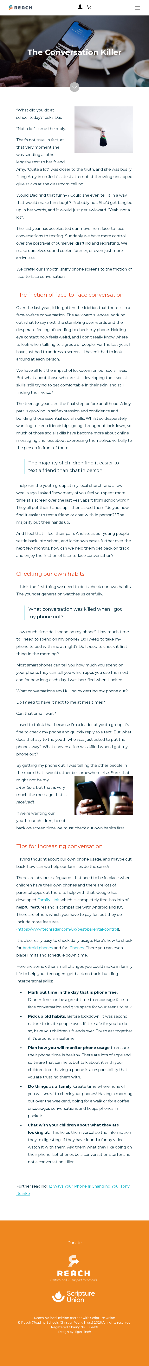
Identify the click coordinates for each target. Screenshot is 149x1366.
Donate (74, 1242)
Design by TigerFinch (74, 1332)
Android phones (38, 947)
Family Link (48, 900)
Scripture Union (102, 1318)
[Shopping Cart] (88, 7)
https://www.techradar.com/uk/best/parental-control (67, 929)
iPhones (76, 947)
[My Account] (80, 7)
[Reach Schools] (20, 7)
